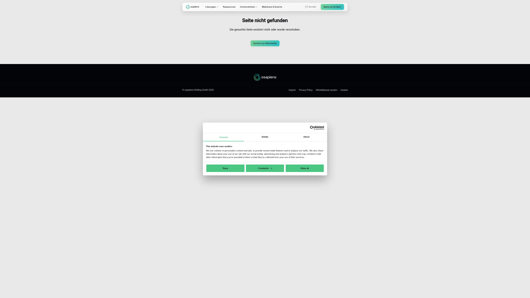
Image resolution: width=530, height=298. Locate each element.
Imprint (292, 90)
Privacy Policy (306, 90)
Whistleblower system (326, 90)
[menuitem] (310, 6)
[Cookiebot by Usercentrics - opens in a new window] (312, 128)
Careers (344, 90)
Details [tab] (265, 137)
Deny (225, 168)
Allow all (304, 168)
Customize (263, 168)
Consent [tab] (223, 137)
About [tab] (306, 137)
